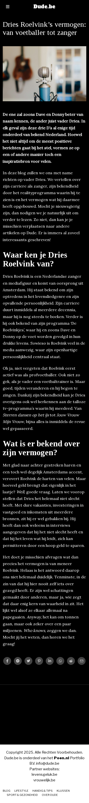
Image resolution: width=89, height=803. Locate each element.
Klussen (63, 790)
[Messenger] (18, 661)
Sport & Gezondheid (22, 795)
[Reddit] (71, 661)
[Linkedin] (50, 661)
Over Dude (50, 795)
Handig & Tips (42, 790)
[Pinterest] (39, 661)
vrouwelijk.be (44, 780)
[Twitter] (28, 661)
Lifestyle (21, 790)
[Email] (82, 661)
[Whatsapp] (60, 661)
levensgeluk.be (44, 774)
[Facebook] (7, 661)
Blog (6, 790)
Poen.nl (61, 758)
